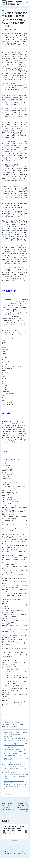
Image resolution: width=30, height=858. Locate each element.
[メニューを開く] (27, 3)
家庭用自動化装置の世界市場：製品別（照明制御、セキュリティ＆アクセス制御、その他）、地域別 (22, 806)
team (6, 833)
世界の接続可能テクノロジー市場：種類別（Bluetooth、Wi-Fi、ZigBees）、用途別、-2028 (14, 829)
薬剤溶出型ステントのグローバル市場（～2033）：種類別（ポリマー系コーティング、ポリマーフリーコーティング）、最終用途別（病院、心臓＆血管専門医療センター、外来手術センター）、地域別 (16, 784)
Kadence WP (21, 853)
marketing (6, 29)
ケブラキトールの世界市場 (10, 762)
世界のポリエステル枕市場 (10, 747)
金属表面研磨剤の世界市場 (10, 772)
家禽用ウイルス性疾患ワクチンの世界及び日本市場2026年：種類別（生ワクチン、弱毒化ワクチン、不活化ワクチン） (16, 776)
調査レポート (5, 10)
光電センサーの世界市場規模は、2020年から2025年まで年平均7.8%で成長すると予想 (8, 805)
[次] (26, 831)
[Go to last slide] (4, 831)
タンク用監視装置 (7, 794)
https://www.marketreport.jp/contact (12, 724)
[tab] (12, 840)
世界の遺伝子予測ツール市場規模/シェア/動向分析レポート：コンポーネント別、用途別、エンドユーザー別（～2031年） (16, 734)
